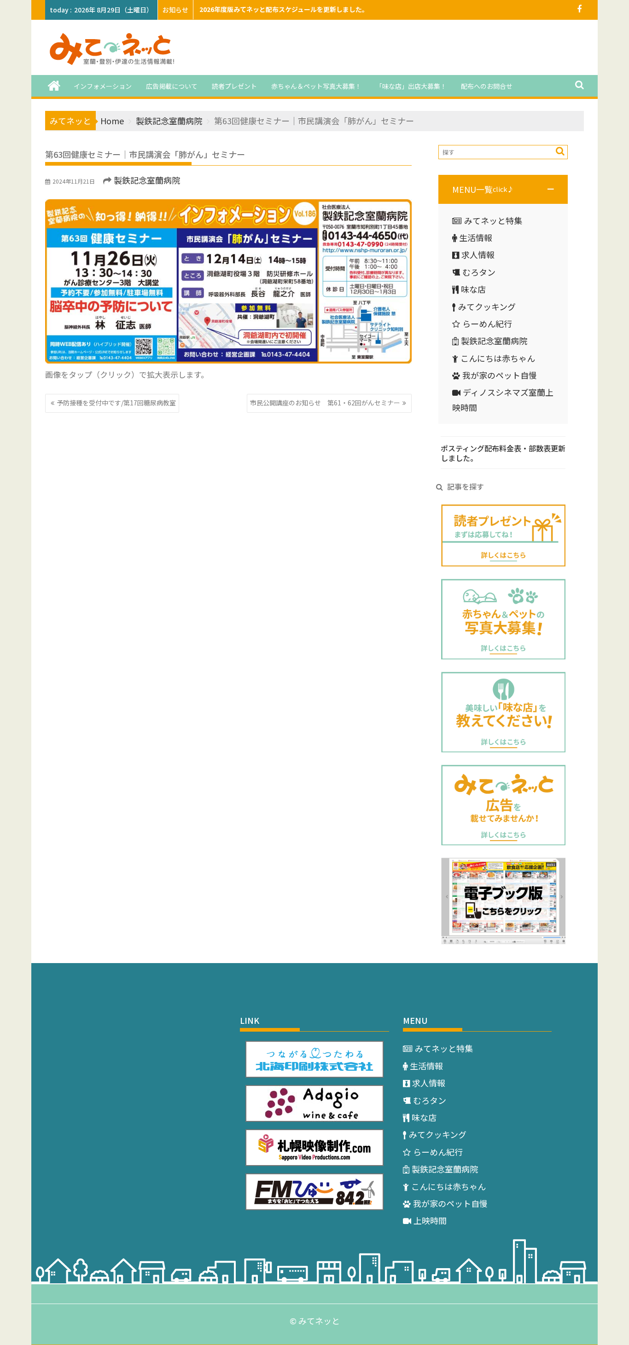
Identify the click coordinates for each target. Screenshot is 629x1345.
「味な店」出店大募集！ (411, 86)
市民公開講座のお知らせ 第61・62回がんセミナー (325, 402)
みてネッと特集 (493, 220)
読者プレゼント (234, 86)
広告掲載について (172, 86)
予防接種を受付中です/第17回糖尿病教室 (116, 402)
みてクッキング (487, 306)
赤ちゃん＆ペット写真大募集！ (316, 86)
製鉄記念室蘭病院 (147, 180)
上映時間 (430, 1220)
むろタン (478, 272)
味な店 (473, 289)
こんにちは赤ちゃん (497, 358)
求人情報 (478, 254)
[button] (503, 189)
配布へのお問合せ (487, 86)
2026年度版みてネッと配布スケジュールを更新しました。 (283, 9)
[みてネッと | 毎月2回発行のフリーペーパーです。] (54, 85)
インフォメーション (103, 86)
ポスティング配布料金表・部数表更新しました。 (503, 453)
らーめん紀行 (487, 323)
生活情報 (475, 237)
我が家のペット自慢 (499, 375)
